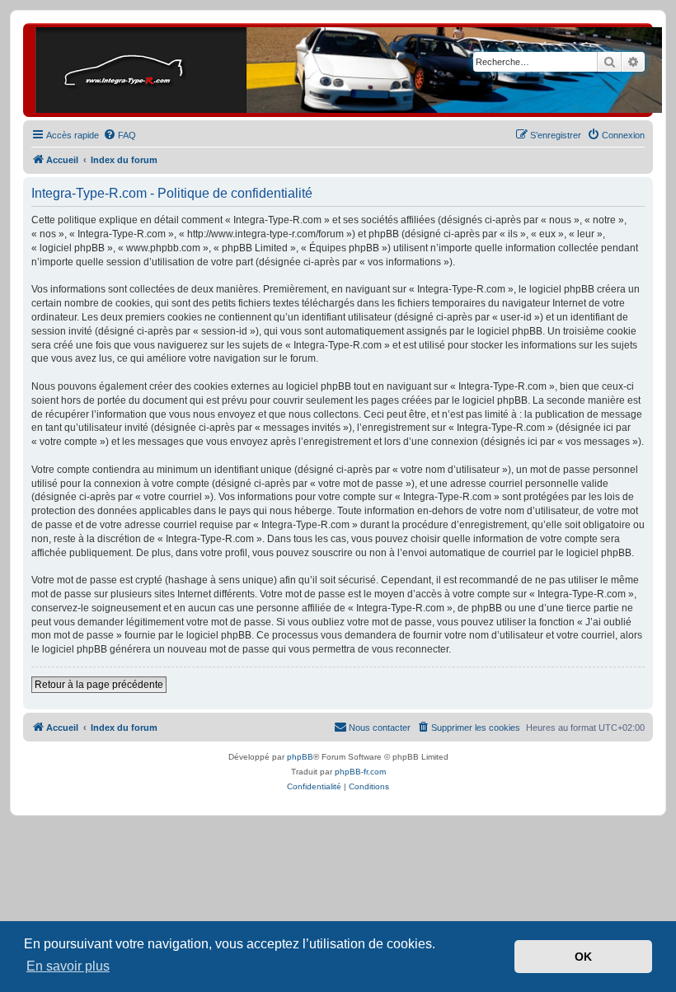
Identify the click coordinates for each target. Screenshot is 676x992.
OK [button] (583, 956)
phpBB (300, 756)
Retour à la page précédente (99, 684)
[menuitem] (119, 135)
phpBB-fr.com (360, 771)
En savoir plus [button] (68, 966)
